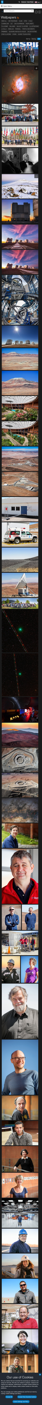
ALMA (20, 21)
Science (23, 2)
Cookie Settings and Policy (21, 1401)
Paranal (18, 29)
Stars (14, 34)
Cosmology (5, 23)
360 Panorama (12, 21)
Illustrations (34, 26)
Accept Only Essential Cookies (27, 1397)
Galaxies (12, 26)
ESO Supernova (19, 23)
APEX (25, 21)
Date (39, 39)
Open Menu (7, 6)
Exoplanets (29, 23)
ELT (12, 23)
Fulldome (4, 26)
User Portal (30, 2)
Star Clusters (6, 34)
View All (4, 21)
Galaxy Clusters (22, 26)
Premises (4, 31)
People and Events (28, 29)
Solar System (32, 31)
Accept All (9, 1397)
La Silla (3, 29)
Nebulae (11, 29)
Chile (30, 21)
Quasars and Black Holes (17, 31)
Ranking (34, 39)
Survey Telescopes (24, 34)
